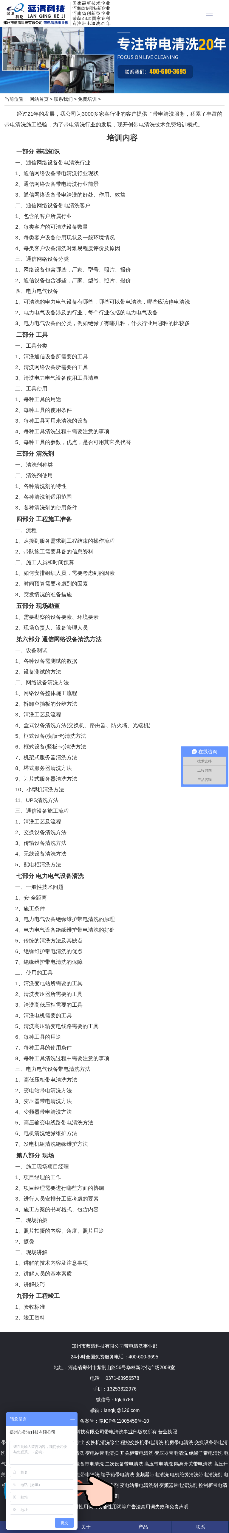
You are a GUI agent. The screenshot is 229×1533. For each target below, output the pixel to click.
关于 (86, 1526)
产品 (143, 1526)
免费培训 (87, 99)
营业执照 (167, 1431)
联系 (200, 1526)
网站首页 (39, 99)
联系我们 (63, 99)
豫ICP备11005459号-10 (124, 1421)
